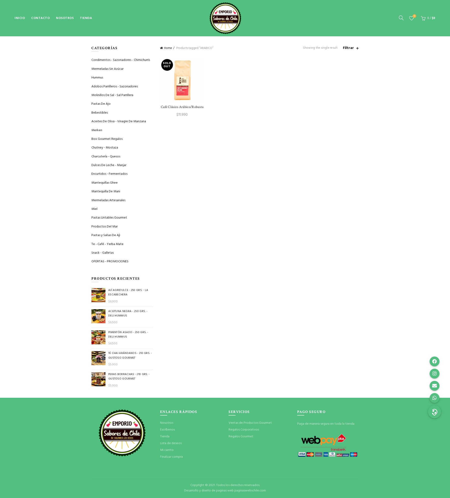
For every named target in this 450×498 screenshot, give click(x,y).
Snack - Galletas (102, 253)
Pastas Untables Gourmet (109, 217)
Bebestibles (99, 112)
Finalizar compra (171, 457)
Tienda (86, 18)
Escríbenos (167, 429)
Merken (96, 130)
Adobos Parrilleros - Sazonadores (114, 86)
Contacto (40, 18)
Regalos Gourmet (241, 436)
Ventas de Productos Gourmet (250, 423)
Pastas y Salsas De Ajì (105, 235)
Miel (94, 209)
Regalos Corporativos (244, 429)
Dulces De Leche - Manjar (108, 165)
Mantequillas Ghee (104, 183)
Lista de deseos (414, 16)
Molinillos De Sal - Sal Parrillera (112, 95)
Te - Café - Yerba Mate (107, 244)
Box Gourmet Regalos (107, 139)
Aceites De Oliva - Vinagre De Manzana (118, 121)
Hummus (97, 77)
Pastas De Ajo (101, 104)
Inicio (20, 18)
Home (168, 48)
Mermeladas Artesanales (108, 200)
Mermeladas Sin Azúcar (107, 69)
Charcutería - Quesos (105, 156)
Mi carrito (167, 450)
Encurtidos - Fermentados (109, 174)
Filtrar (348, 48)
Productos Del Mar (104, 226)
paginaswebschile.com (250, 490)
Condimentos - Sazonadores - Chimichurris (120, 60)
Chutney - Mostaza (104, 147)
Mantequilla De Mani (105, 191)
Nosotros (65, 18)
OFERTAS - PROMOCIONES (109, 261)
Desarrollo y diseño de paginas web (209, 490)
